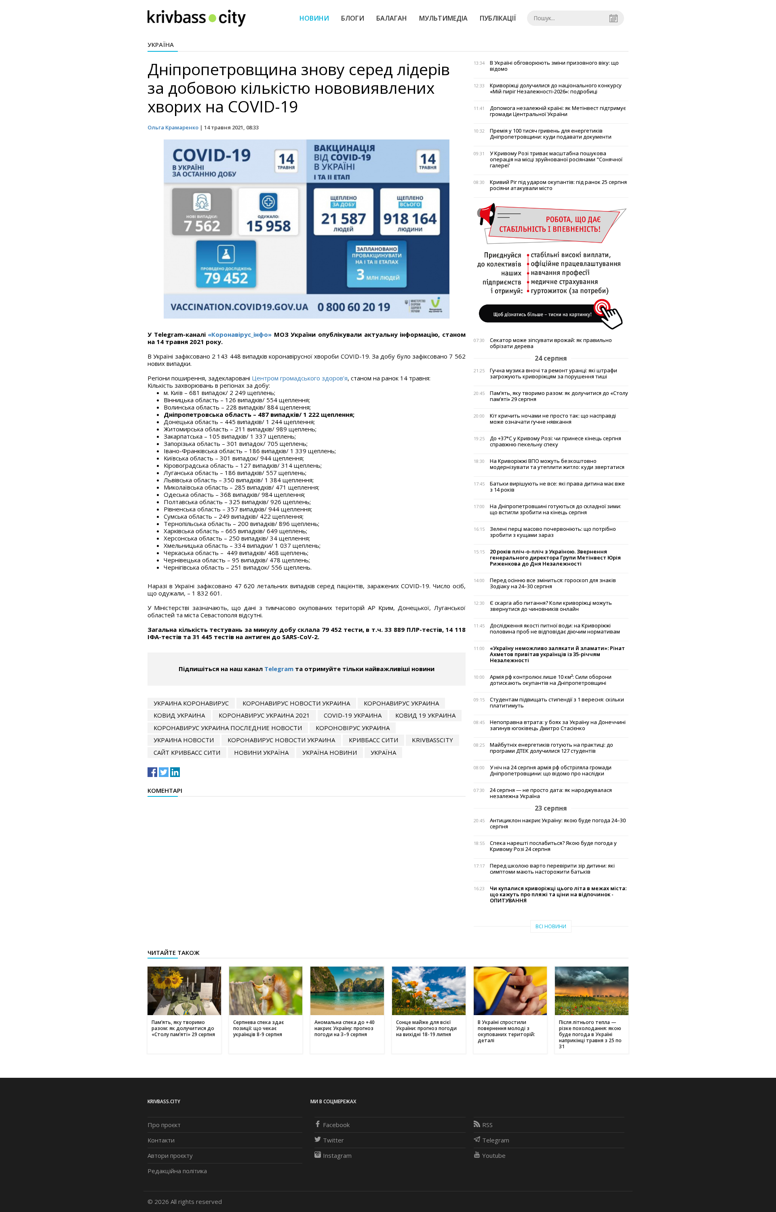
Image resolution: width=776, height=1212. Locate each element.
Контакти (161, 1140)
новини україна (261, 752)
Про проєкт (164, 1125)
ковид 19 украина (425, 715)
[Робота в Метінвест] (551, 266)
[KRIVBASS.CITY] (197, 17)
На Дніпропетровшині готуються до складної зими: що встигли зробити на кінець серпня (555, 509)
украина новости (184, 740)
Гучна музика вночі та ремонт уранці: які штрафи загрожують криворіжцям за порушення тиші (553, 373)
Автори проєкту (170, 1155)
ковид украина (179, 715)
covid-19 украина (353, 715)
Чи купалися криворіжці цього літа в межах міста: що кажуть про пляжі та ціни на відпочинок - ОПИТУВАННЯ (558, 894)
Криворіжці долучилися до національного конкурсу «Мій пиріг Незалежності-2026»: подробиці (556, 88)
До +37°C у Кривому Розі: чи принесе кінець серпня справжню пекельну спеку (555, 441)
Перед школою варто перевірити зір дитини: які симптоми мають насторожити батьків (552, 869)
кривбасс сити (373, 740)
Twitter (333, 1140)
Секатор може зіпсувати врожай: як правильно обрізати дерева (551, 343)
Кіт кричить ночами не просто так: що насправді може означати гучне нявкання (553, 419)
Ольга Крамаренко (173, 127)
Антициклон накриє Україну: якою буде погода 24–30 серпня (558, 823)
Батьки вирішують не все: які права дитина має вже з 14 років (557, 487)
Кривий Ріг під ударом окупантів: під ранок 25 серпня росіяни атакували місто (558, 185)
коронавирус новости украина (296, 703)
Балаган (391, 18)
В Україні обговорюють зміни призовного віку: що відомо (554, 66)
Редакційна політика (177, 1171)
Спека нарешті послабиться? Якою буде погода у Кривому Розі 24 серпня (553, 846)
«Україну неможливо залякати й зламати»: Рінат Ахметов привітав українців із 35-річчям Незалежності (557, 654)
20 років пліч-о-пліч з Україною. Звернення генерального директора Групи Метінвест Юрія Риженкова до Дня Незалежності (555, 558)
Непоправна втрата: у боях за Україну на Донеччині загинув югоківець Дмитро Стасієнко (558, 725)
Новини (314, 18)
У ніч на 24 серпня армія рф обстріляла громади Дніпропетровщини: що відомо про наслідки (551, 770)
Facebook (336, 1125)
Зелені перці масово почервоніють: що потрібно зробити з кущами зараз (553, 532)
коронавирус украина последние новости (228, 728)
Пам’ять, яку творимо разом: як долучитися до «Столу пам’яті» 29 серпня (559, 396)
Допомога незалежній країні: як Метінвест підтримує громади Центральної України (558, 111)
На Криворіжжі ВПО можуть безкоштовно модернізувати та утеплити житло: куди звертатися (557, 464)
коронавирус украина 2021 (264, 715)
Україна (161, 44)
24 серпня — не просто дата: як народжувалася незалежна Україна (551, 793)
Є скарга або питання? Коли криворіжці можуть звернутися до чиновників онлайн (551, 606)
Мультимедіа (443, 18)
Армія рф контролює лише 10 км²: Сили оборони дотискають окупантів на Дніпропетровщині (551, 680)
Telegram (278, 669)
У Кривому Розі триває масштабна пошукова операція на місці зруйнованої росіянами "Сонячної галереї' (556, 159)
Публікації (498, 18)
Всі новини (551, 926)
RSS (487, 1125)
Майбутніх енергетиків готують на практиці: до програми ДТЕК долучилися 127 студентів (551, 748)
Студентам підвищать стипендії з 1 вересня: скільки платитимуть (557, 703)
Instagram (337, 1155)
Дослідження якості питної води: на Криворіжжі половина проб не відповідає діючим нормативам (555, 629)
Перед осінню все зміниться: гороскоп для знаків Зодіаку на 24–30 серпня (553, 583)
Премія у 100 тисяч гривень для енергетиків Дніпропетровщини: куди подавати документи (551, 134)
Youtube (494, 1155)
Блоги (352, 18)
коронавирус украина (401, 703)
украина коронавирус (191, 703)
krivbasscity (432, 740)
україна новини (329, 752)
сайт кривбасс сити (187, 752)
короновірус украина (353, 728)
